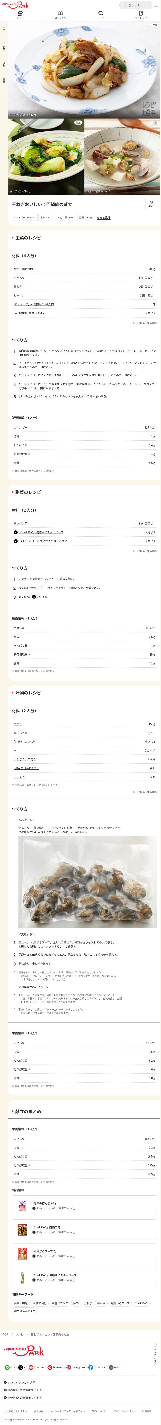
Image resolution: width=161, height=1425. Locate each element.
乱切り (25, 355)
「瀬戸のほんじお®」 (26, 768)
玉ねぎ (18, 286)
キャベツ (19, 278)
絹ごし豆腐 (20, 733)
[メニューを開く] (155, 5)
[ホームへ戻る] (15, 5)
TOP (5, 1334)
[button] (135, 5)
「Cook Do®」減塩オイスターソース (41, 532)
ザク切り (81, 351)
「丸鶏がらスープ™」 (26, 742)
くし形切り (127, 351)
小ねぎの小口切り (25, 759)
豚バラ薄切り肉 (23, 269)
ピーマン (19, 295)
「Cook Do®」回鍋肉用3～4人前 (34, 304)
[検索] (124, 5)
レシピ (19, 1334)
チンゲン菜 (20, 523)
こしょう (19, 777)
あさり (18, 724)
